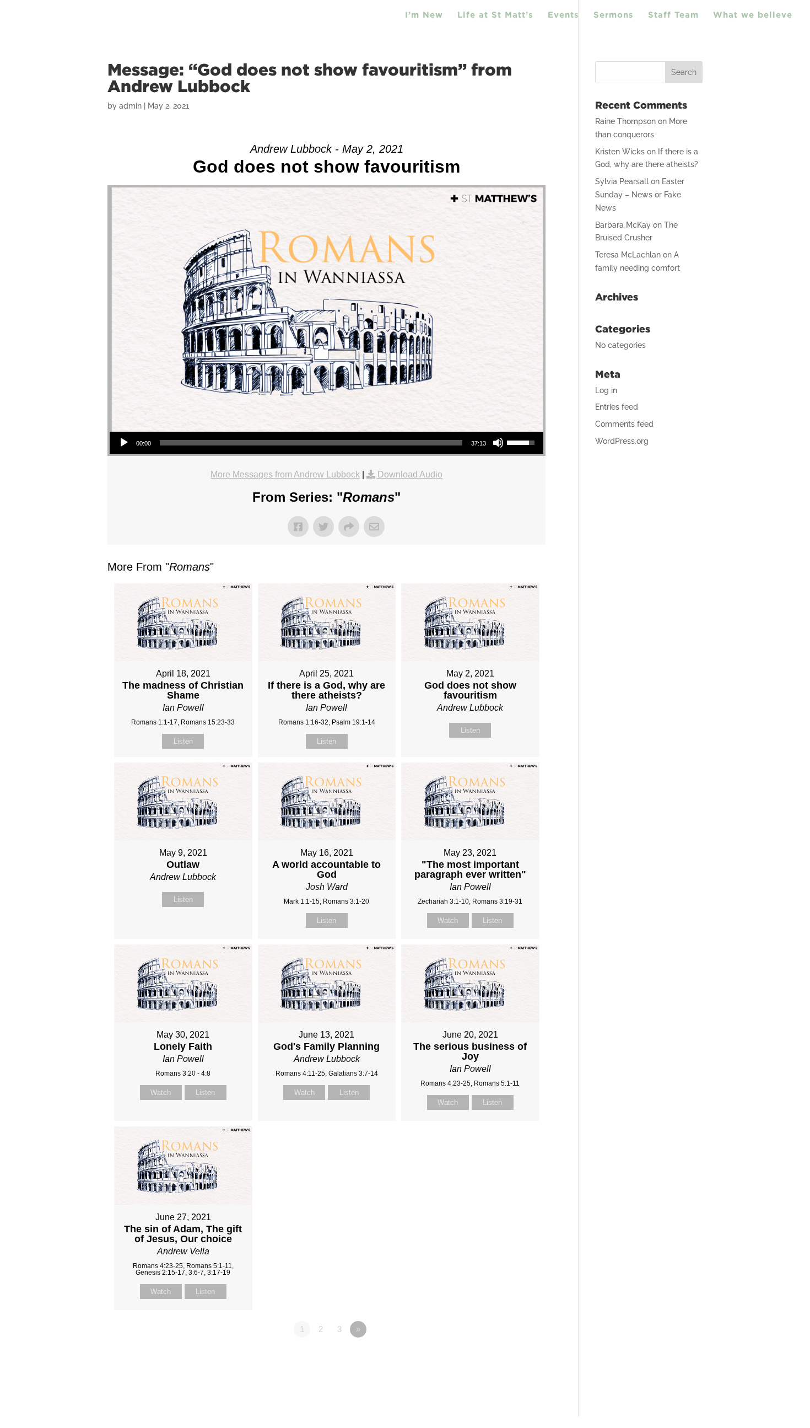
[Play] (123, 442)
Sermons (613, 15)
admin (130, 105)
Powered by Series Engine (505, 1360)
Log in (606, 390)
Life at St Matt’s (495, 15)
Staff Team (673, 15)
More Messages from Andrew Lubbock (285, 474)
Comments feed (624, 424)
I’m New (424, 15)
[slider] (311, 442)
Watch (448, 920)
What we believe (752, 15)
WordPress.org (622, 441)
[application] (326, 443)
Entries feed (616, 406)
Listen (183, 741)
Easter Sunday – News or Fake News (639, 194)
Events (563, 15)
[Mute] (498, 442)
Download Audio (409, 474)
